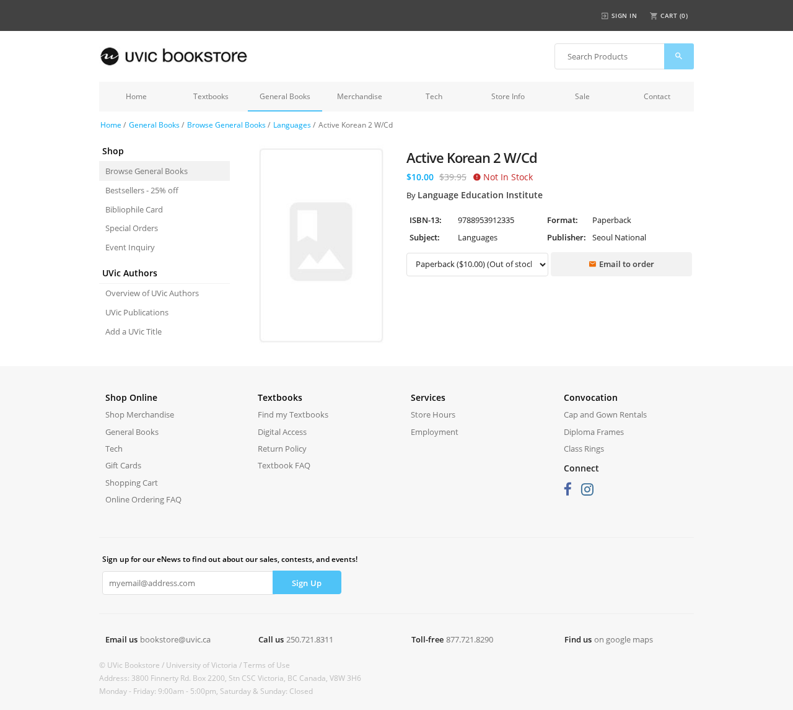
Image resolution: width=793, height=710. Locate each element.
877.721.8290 (469, 639)
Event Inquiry (130, 247)
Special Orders (131, 228)
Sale (582, 96)
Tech (434, 96)
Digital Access (282, 431)
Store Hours (433, 414)
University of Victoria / (204, 665)
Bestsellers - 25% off (141, 190)
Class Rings (584, 448)
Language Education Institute (480, 195)
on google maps (623, 639)
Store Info (508, 96)
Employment (434, 431)
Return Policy (282, 448)
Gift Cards (123, 465)
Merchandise (359, 96)
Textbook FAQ (284, 465)
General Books (285, 96)
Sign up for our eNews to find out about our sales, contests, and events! (229, 559)
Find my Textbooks (293, 414)
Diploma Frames (594, 431)
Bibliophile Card (134, 209)
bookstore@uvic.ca (175, 639)
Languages (292, 125)
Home (136, 96)
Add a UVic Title (133, 331)
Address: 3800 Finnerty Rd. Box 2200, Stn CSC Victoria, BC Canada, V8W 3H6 (230, 678)
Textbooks (211, 96)
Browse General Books (226, 125)
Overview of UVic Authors (152, 293)
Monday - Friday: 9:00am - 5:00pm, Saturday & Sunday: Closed (206, 691)
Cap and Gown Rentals (605, 414)
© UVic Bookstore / (132, 665)
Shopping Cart (131, 482)
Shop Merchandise (139, 414)
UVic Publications (137, 312)
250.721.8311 (309, 639)
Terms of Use (266, 665)
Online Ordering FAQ (143, 499)
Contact (657, 96)
